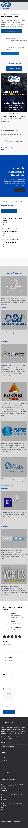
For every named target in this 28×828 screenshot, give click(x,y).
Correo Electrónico (7, 657)
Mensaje (5, 674)
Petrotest (14, 391)
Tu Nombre (5, 641)
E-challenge (14, 501)
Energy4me (14, 353)
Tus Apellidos (6, 650)
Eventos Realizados (6, 766)
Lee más (2, 224)
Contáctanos (4, 769)
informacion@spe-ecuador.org (9, 746)
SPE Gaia (14, 467)
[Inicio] (6, 5)
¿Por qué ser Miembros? (10, 53)
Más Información (4, 307)
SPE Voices (14, 574)
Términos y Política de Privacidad (9, 772)
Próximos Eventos (5, 763)
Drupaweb (8, 822)
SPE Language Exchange (14, 538)
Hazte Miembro (5, 757)
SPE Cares (14, 431)
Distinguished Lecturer (14, 286)
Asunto (4, 666)
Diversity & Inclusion (14, 320)
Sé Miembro (19, 190)
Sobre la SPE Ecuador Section (9, 760)
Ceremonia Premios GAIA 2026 (11, 231)
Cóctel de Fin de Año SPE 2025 (11, 242)
